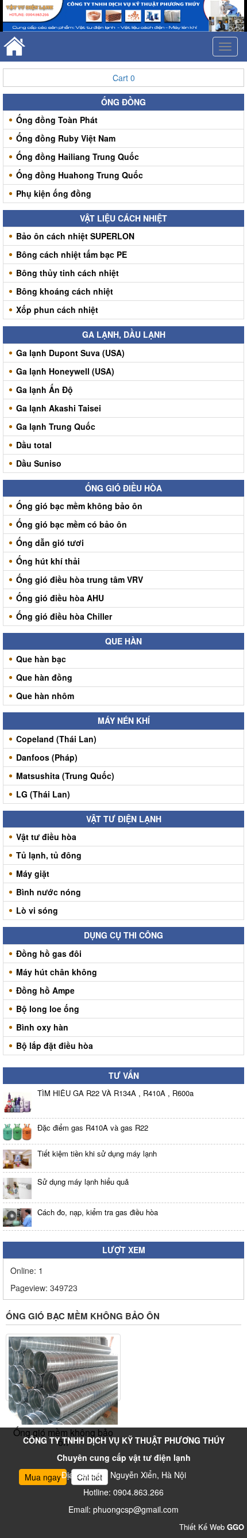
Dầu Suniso (38, 463)
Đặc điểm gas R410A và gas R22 (92, 1127)
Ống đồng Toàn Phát (57, 119)
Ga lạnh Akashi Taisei (58, 408)
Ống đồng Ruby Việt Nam (65, 138)
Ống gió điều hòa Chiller (64, 616)
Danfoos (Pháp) (47, 757)
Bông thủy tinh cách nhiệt (67, 272)
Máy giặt (32, 873)
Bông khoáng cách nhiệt (64, 291)
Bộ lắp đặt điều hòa (54, 1045)
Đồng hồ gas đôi (49, 953)
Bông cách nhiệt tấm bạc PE (71, 254)
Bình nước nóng (48, 892)
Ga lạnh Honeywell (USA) (65, 371)
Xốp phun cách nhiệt (57, 309)
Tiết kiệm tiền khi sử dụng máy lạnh (97, 1153)
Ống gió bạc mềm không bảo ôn (79, 506)
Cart (124, 77)
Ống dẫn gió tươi (50, 542)
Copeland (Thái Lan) (56, 739)
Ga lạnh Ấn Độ (44, 389)
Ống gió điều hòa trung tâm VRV (79, 579)
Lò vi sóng (37, 910)
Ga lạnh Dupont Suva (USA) (70, 352)
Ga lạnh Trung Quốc (55, 426)
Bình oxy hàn (42, 1027)
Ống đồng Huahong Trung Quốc (79, 175)
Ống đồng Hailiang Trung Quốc (77, 156)
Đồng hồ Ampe (45, 990)
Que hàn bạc (41, 659)
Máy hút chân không (56, 972)
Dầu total (34, 445)
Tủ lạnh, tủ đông (49, 855)
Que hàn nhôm (45, 695)
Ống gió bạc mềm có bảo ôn (71, 524)
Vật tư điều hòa (46, 836)
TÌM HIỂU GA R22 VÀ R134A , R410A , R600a (115, 1092)
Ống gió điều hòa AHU (60, 598)
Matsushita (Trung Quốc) (65, 775)
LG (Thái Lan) (43, 794)
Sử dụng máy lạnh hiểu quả (83, 1181)
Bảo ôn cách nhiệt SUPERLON (75, 236)
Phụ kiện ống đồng (53, 193)
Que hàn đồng (44, 677)
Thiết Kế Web (211, 1526)
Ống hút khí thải (48, 561)
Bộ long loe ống (47, 1008)
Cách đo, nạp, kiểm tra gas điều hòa (97, 1212)
